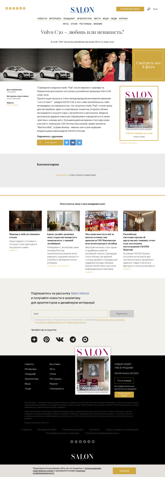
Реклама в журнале (72, 429)
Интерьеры (55, 18)
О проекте (26, 429)
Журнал (123, 18)
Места (97, 18)
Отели (74, 24)
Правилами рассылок (76, 322)
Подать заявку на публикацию (122, 429)
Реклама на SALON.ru (128, 143)
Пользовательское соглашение (62, 433)
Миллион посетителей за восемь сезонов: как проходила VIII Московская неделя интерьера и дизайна (101, 239)
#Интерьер (51, 266)
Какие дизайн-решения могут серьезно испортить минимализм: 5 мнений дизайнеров (62, 239)
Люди (114, 18)
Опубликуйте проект (130, 9)
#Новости (13, 250)
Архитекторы (84, 18)
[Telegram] (79, 142)
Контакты (94, 429)
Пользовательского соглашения (110, 320)
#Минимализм (63, 266)
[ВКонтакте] (73, 142)
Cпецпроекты (57, 388)
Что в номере (124, 380)
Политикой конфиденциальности (50, 322)
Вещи (106, 18)
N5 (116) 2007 (12, 105)
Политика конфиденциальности (102, 433)
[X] (66, 142)
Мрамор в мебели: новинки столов (24, 236)
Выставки (55, 364)
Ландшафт (69, 18)
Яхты (66, 24)
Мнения (98, 24)
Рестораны (85, 24)
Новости (42, 18)
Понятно (124, 471)
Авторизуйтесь (62, 175)
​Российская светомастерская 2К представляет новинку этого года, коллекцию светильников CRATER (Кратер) (139, 242)
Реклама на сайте (47, 429)
